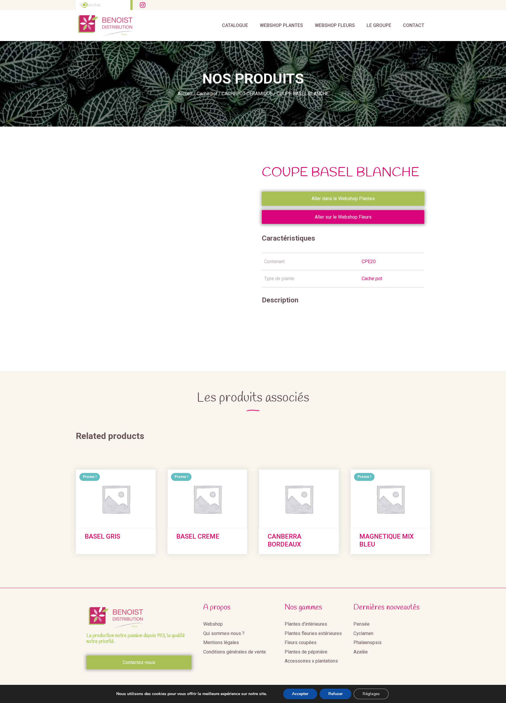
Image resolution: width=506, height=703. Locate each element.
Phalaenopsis (367, 642)
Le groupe (379, 25)
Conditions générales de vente (234, 652)
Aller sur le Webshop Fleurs (343, 217)
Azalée (360, 652)
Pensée (361, 624)
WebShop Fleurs (335, 25)
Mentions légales (221, 642)
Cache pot (207, 93)
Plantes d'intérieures (306, 624)
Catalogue (235, 25)
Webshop (213, 624)
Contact (413, 25)
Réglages (371, 694)
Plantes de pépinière (306, 652)
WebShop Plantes (281, 25)
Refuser (335, 694)
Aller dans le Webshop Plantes (343, 198)
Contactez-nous (139, 662)
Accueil (184, 93)
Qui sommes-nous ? (224, 633)
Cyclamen (363, 633)
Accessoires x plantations (311, 661)
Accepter (300, 694)
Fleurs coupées (301, 642)
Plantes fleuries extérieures (313, 633)
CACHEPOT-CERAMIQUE (247, 93)
